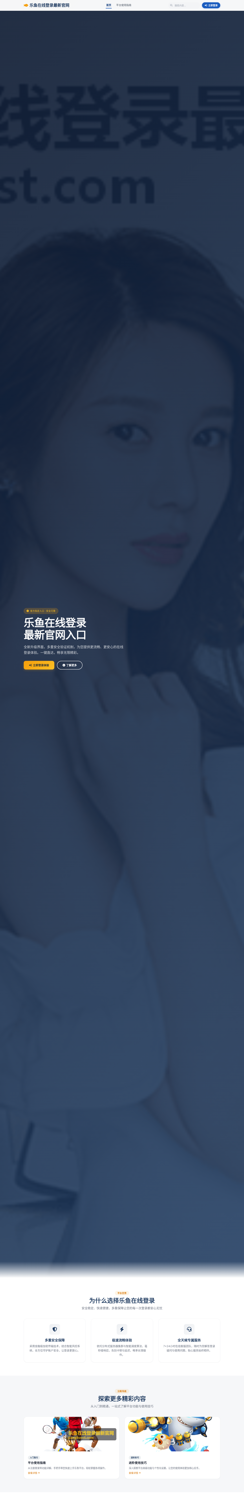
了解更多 (71, 665)
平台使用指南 (123, 5)
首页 (108, 5)
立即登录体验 (41, 665)
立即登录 (213, 5)
